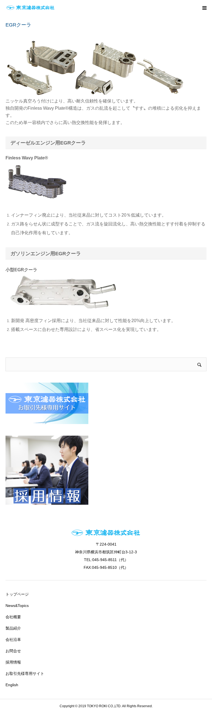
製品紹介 (13, 628)
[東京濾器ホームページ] (30, 8)
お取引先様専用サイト (25, 673)
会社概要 (13, 617)
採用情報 (13, 662)
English (12, 685)
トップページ (17, 594)
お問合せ (13, 651)
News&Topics (17, 605)
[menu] (204, 7)
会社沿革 (13, 639)
